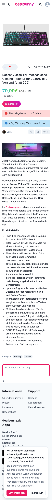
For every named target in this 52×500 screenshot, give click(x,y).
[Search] (40, 4)
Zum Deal (10, 103)
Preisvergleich (13, 207)
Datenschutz (9, 411)
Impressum (37, 492)
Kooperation (35, 402)
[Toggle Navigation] (3, 4)
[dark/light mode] (9, 4)
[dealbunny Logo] (25, 4)
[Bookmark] (38, 132)
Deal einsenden (36, 407)
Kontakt (32, 398)
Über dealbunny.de (12, 398)
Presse (6, 402)
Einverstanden (17, 492)
